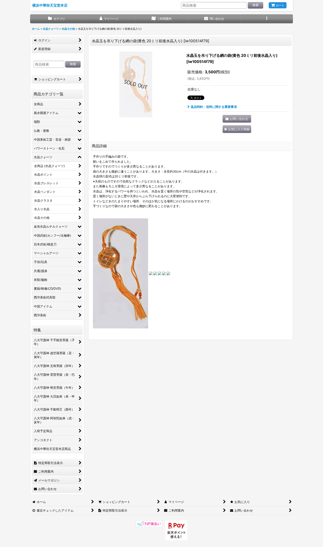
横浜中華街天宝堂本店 (49, 5)
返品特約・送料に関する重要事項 (214, 107)
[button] (266, 18)
